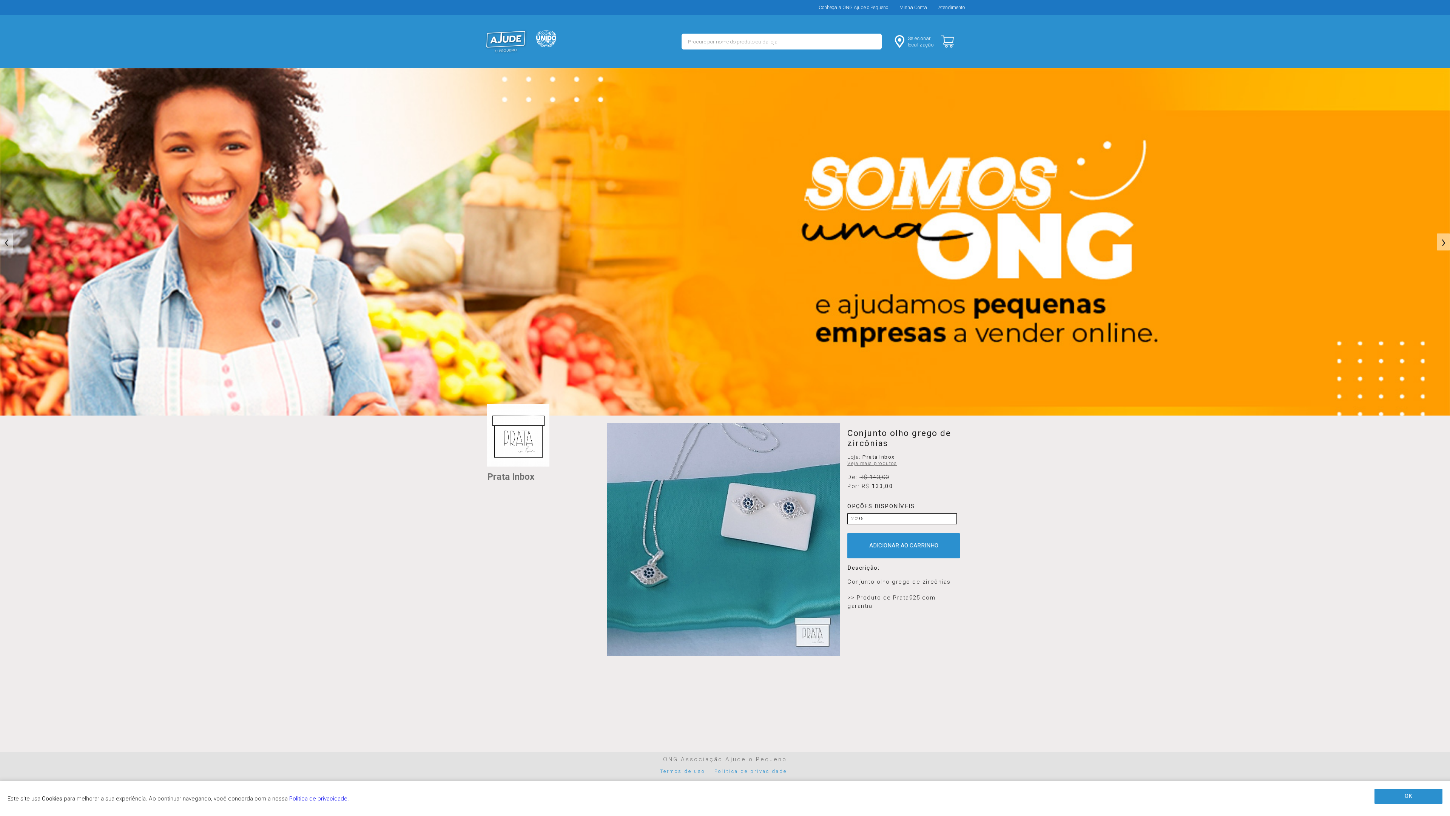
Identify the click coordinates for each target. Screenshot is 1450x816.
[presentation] (6, 242)
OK (1408, 796)
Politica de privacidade (750, 771)
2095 (857, 518)
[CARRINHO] (954, 41)
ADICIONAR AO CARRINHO (903, 545)
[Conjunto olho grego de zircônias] (723, 539)
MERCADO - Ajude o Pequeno (506, 41)
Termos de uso (682, 771)
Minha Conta (913, 7)
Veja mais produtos (872, 463)
